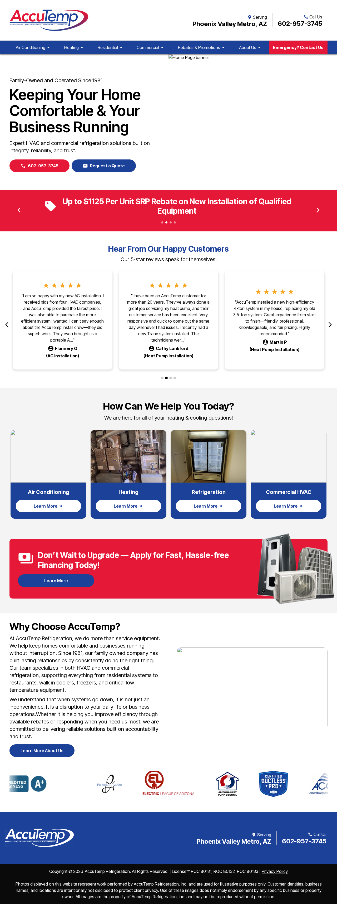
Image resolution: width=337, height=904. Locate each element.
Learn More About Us (42, 750)
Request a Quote (104, 165)
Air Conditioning (34, 47)
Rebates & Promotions (202, 47)
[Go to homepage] (48, 20)
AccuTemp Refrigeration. (108, 871)
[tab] (162, 378)
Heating (74, 47)
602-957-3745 (300, 23)
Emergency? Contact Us (298, 47)
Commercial (151, 47)
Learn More (68, 582)
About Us (250, 47)
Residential (111, 47)
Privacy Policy (275, 871)
